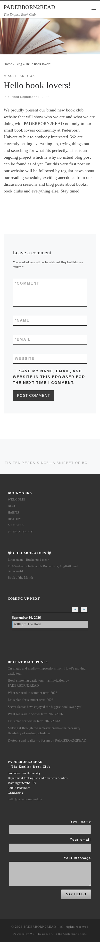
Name (22, 320)
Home (8, 64)
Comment (27, 283)
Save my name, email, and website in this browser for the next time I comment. (49, 377)
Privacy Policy (20, 532)
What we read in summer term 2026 (32, 693)
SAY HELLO (76, 894)
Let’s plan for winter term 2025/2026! (34, 721)
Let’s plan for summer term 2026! (31, 700)
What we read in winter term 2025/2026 (35, 714)
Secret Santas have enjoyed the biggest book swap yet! (45, 707)
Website (25, 358)
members (16, 525)
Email (23, 339)
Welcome (16, 499)
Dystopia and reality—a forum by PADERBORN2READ (47, 740)
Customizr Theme (75, 933)
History (14, 519)
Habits (13, 512)
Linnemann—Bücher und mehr (28, 559)
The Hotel (27, 624)
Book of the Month (20, 577)
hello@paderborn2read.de (25, 799)
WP (32, 933)
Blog (19, 64)
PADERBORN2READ (40, 926)
